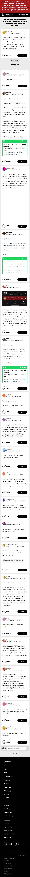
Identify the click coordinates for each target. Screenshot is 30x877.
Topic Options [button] (14, 60)
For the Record (8, 776)
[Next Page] (19, 69)
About (6, 769)
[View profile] (4, 32)
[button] (27, 32)
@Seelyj (9, 345)
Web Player (7, 809)
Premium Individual (9, 824)
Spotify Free (7, 837)
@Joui (19, 99)
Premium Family (8, 830)
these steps (19, 9)
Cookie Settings (7, 863)
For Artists (7, 784)
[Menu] (27, 15)
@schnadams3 (8, 239)
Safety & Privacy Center (9, 858)
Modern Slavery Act (8, 868)
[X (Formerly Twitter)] (11, 844)
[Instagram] (6, 844)
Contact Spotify (8, 816)
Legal (5, 855)
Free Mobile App (9, 812)
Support (6, 805)
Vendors (6, 798)
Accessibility (12, 866)
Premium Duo (8, 827)
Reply (22, 55)
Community (9, 14)
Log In (23, 15)
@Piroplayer (12, 99)
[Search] (19, 15)
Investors (6, 794)
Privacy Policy (7, 860)
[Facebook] (17, 844)
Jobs (5, 773)
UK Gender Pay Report (9, 873)
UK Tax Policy (6, 871)
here (18, 354)
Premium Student (9, 834)
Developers (7, 787)
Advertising (7, 791)
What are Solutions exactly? (17, 264)
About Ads (6, 866)
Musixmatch (10, 245)
